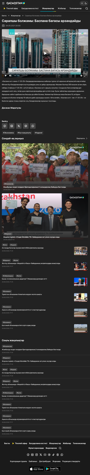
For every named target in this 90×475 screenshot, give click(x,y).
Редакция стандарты (71, 461)
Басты (4, 16)
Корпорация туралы (18, 461)
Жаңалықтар (48, 8)
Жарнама (56, 461)
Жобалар (62, 8)
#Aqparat (38, 133)
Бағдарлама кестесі (30, 8)
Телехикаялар (75, 8)
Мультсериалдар (36, 448)
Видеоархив (51, 448)
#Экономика (8, 133)
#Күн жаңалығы (24, 133)
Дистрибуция (45, 461)
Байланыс (33, 461)
